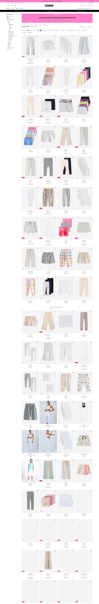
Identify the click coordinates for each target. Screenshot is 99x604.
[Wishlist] (89, 5)
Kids (15, 5)
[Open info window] (92, 1)
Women (7, 5)
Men (12, 5)
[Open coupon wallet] (80, 5)
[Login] (83, 5)
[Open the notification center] (86, 5)
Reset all (30, 32)
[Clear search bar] (91, 8)
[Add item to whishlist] (37, 36)
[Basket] (92, 5)
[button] (83, 27)
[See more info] (30, 64)
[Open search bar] (78, 8)
